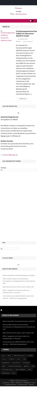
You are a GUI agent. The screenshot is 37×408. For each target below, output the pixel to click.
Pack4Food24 (5, 373)
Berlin (9, 355)
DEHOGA (11, 359)
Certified (30, 355)
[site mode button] (31, 21)
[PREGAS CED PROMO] (18, 204)
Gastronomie (16, 362)
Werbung (31, 384)
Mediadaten (27, 382)
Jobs (34, 382)
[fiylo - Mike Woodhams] (18, 14)
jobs (33, 366)
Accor (3, 355)
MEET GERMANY (21, 369)
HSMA (3, 366)
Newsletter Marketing (10, 384)
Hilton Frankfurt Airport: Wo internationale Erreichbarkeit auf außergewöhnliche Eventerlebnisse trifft (19, 281)
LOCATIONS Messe (7, 369)
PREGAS (18, 41)
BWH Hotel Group (19, 355)
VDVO (14, 373)
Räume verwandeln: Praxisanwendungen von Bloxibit (19, 275)
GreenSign (26, 362)
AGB (12, 382)
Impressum (6, 382)
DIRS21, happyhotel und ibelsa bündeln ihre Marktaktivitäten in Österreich (16, 291)
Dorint (19, 359)
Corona (4, 359)
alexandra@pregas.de (10, 155)
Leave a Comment (28, 41)
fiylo (24, 359)
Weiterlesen (22, 98)
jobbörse (26, 366)
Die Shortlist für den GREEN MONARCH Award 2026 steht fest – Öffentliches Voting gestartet (18, 297)
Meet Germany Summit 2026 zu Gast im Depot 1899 (18, 287)
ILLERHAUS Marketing (14, 366)
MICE (29, 369)
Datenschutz (19, 382)
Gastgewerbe (6, 362)
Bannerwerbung (23, 384)
